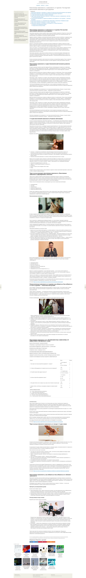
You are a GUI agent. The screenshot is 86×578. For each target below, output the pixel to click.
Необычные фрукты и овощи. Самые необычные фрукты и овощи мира (21, 32)
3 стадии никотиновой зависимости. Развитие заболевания (42, 14)
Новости (42, 5)
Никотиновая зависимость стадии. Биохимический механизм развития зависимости (46, 13)
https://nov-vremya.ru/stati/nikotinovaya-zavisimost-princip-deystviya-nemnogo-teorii (48, 281)
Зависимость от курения (42, 536)
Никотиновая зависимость (35, 536)
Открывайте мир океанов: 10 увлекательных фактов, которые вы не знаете (21, 20)
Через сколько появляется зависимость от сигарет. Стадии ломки (43, 22)
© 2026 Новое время (17, 574)
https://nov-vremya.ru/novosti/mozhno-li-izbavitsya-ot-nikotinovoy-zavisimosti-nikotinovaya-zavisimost (51, 470)
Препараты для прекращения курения (39, 24)
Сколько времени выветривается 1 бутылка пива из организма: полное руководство (21, 28)
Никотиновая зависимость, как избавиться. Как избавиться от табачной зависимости (47, 23)
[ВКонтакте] (34, 541)
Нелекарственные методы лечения (38, 25)
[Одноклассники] (51, 541)
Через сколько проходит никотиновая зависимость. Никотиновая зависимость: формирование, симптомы (50, 16)
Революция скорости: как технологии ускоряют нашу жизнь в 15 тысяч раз (20, 36)
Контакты (34, 574)
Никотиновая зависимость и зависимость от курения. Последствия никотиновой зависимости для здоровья (51, 12)
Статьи (46, 5)
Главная (38, 5)
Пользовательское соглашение (39, 574)
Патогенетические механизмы (37, 17)
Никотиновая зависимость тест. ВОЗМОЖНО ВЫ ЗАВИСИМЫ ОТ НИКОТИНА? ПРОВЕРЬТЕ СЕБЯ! (49, 20)
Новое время (43, 2)
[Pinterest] (42, 541)
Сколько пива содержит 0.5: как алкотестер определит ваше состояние (20, 24)
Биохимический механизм (56, 536)
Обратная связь (53, 574)
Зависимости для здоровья (49, 536)
